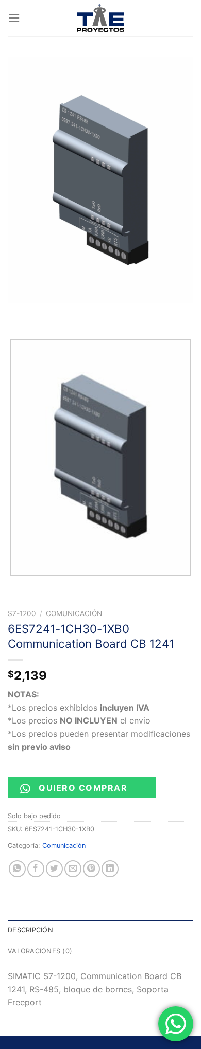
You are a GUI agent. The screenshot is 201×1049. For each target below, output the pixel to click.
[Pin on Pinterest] (91, 868)
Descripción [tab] (30, 930)
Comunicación (74, 613)
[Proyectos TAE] (100, 18)
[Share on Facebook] (35, 868)
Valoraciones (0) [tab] (40, 951)
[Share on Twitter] (54, 868)
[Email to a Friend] (72, 868)
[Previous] (18, 313)
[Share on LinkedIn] (110, 868)
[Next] (46, 313)
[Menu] (14, 17)
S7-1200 (22, 613)
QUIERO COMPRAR (83, 788)
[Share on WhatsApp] (17, 868)
